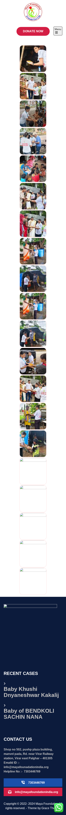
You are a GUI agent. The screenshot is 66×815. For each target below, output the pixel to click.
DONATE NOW (33, 31)
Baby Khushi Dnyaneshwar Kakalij (31, 692)
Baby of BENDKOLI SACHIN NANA (29, 714)
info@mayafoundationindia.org (36, 792)
